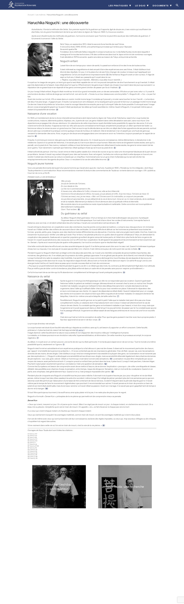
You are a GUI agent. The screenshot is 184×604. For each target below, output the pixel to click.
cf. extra (79, 330)
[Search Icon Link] (177, 6)
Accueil (31, 15)
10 (62, 313)
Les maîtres (40, 15)
